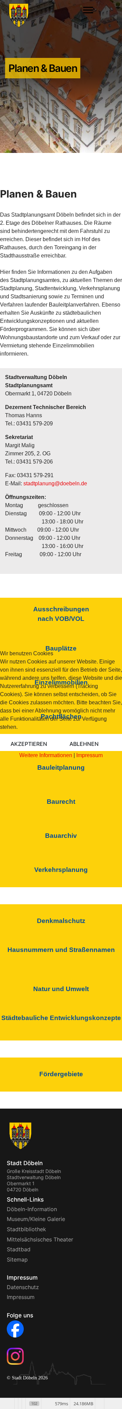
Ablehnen (84, 743)
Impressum (89, 755)
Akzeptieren (29, 743)
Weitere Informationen (45, 755)
